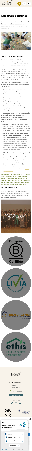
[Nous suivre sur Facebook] (12, 403)
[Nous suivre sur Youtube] (20, 403)
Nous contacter (16, 395)
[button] (29, 419)
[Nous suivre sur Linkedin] (16, 403)
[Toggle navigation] (24, 3)
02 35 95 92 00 (17, 391)
